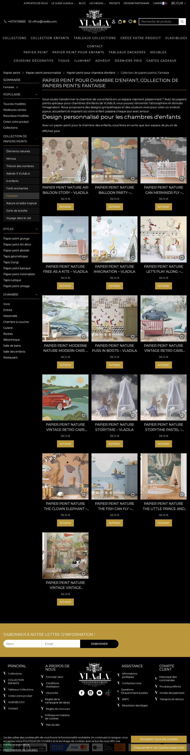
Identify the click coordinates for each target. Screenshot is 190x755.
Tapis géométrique (15, 256)
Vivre (6, 304)
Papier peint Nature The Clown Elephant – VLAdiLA (65, 506)
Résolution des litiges (135, 705)
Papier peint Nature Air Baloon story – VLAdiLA (65, 190)
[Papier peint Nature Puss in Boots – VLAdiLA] (114, 318)
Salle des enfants (14, 351)
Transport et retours (172, 699)
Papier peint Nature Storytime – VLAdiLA (114, 427)
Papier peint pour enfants (78, 52)
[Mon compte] (113, 21)
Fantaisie (8, 87)
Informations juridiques (129, 675)
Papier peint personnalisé (43, 72)
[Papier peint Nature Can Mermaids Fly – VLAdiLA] (163, 160)
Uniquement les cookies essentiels (158, 747)
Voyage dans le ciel (18, 218)
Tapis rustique (12, 280)
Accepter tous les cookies (159, 739)
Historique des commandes (168, 678)
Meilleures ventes (14, 110)
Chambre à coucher (16, 322)
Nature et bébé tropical (21, 203)
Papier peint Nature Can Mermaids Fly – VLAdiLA (163, 190)
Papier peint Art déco (17, 244)
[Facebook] (82, 693)
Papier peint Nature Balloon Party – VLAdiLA (114, 190)
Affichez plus (51, 131)
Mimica (11, 158)
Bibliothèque (11, 339)
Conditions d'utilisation (52, 685)
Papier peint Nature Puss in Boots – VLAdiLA (114, 348)
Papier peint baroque (17, 268)
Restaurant (10, 357)
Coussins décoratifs (34, 60)
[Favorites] (132, 21)
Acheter (65, 206)
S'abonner (99, 643)
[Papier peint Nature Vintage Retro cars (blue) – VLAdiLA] (163, 318)
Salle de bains (12, 345)
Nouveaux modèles (16, 116)
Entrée (7, 310)
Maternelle (10, 316)
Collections (14, 38)
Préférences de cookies (21, 750)
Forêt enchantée (17, 188)
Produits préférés (170, 686)
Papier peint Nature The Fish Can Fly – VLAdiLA (114, 506)
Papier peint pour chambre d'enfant (91, 72)
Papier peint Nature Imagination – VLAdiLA (114, 269)
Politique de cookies (37, 741)
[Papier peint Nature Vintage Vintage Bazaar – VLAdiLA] (65, 555)
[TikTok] (108, 693)
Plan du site (53, 724)
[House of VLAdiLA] (95, 21)
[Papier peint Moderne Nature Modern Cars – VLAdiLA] (65, 318)
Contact (95, 46)
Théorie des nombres (20, 166)
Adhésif (102, 60)
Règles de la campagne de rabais (57, 701)
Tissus (64, 60)
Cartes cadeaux (161, 60)
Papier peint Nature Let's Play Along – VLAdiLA (163, 269)
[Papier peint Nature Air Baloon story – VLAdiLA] (65, 160)
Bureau (8, 333)
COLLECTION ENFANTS (50, 38)
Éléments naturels (18, 151)
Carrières (159, 3)
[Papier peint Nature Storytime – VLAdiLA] (114, 397)
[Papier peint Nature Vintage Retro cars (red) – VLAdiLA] (65, 397)
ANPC (125, 699)
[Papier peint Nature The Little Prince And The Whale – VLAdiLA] (163, 476)
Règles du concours (58, 708)
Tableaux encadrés (127, 52)
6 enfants (12, 181)
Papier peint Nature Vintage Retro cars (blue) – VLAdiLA (163, 348)
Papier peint (36, 52)
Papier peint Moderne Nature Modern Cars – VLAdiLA (65, 348)
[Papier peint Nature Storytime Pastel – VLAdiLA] (163, 397)
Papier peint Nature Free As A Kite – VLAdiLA (65, 269)
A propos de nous (36, 3)
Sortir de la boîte (16, 210)
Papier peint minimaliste (19, 274)
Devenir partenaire (136, 3)
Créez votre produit (140, 38)
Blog (82, 3)
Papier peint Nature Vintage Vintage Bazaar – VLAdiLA (65, 585)
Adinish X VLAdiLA (18, 173)
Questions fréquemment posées (134, 691)
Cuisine (8, 328)
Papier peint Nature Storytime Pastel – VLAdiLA (163, 427)
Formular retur (54, 676)
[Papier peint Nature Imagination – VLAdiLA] (114, 239)
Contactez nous (131, 683)
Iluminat (82, 60)
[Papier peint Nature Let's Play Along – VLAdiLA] (163, 239)
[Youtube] (99, 693)
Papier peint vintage (16, 286)
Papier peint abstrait (16, 250)
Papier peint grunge (16, 238)
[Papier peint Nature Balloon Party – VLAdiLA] (114, 160)
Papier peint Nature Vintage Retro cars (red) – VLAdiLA (65, 427)
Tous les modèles (14, 104)
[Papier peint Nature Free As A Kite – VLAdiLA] (65, 239)
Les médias (96, 3)
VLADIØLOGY (176, 38)
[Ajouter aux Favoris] (84, 178)
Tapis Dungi (11, 262)
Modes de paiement (172, 692)
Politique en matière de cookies (57, 717)
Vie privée (52, 692)
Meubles (158, 52)
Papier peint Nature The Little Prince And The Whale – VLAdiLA (164, 506)
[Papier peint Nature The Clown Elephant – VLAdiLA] (65, 476)
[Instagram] (91, 693)
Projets (114, 3)
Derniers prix (128, 60)
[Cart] (122, 21)
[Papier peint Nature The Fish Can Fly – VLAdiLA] (114, 476)
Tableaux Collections (95, 38)
